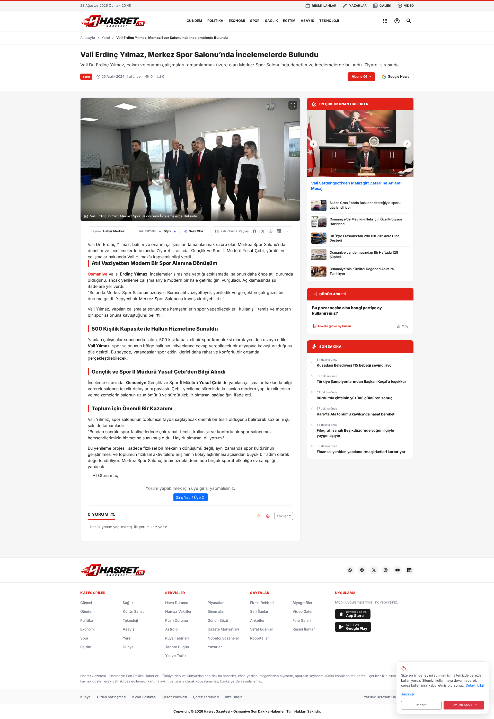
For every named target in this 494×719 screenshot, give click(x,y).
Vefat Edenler (261, 629)
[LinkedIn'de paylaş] (279, 231)
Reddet (421, 705)
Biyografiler (302, 602)
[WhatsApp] (350, 570)
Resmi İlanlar (304, 629)
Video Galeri (303, 611)
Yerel (106, 37)
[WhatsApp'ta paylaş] (270, 231)
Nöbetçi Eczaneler (223, 638)
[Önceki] (313, 144)
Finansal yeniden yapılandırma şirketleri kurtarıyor (361, 451)
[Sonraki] (407, 144)
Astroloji (172, 629)
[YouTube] (397, 570)
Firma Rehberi (262, 602)
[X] (373, 570)
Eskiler (282, 516)
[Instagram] (385, 570)
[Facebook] (362, 570)
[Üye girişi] (397, 21)
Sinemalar (216, 611)
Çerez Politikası (174, 697)
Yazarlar (215, 647)
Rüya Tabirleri (177, 638)
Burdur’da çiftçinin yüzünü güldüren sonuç (354, 398)
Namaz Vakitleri (178, 611)
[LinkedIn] (409, 570)
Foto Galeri (302, 620)
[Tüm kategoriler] (385, 21)
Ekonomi (237, 21)
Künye (85, 697)
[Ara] (409, 21)
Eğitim (289, 21)
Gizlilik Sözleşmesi (111, 697)
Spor (255, 21)
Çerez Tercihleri (206, 697)
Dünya (128, 647)
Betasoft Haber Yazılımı (395, 697)
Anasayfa (87, 37)
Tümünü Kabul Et (464, 705)
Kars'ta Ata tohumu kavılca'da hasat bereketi (356, 414)
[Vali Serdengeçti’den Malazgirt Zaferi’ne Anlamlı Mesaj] (360, 143)
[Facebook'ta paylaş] (254, 231)
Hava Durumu (176, 602)
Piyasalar (216, 602)
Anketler (257, 620)
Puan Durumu (176, 620)
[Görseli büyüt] (292, 105)
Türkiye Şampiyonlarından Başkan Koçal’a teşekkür (361, 381)
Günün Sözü (218, 620)
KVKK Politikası (144, 697)
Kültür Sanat (133, 611)
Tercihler (407, 694)
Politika (215, 21)
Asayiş (307, 21)
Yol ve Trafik (176, 655)
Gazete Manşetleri (223, 629)
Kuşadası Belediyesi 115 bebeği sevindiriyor (355, 365)
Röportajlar (259, 638)
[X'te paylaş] (262, 231)
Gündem (194, 21)
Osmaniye (97, 274)
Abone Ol (359, 76)
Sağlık (271, 21)
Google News (398, 76)
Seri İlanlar (259, 611)
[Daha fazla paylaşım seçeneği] (287, 231)
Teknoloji (329, 21)
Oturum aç (108, 475)
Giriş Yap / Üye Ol (190, 497)
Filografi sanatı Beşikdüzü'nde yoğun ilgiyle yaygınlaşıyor (355, 433)
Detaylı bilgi (475, 685)
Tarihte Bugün (177, 647)
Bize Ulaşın (233, 697)
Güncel (86, 602)
